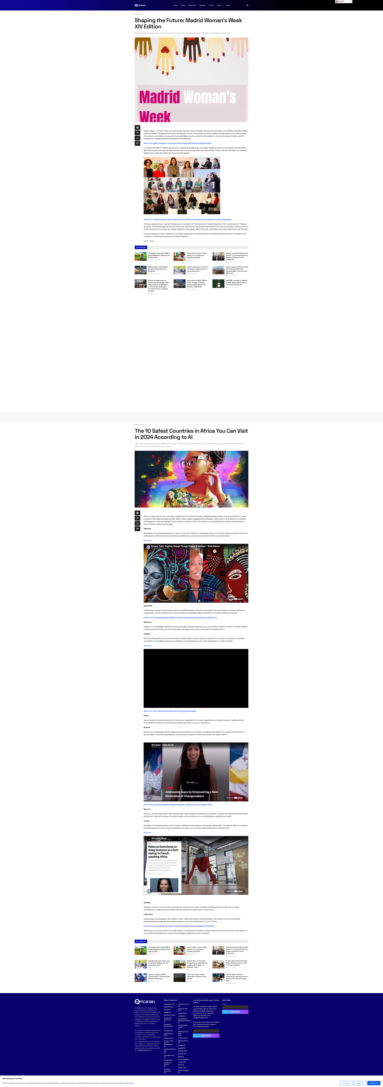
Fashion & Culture (167, 1064)
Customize (346, 1083)
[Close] (381, 1077)
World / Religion (183, 1070)
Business (202, 5)
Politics (180, 1045)
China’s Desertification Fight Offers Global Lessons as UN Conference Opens (236, 963)
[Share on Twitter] (137, 132)
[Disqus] (191, 326)
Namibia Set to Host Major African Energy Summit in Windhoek (158, 269)
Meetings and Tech (183, 1032)
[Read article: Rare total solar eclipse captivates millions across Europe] (180, 977)
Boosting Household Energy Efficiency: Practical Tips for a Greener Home (182, 805)
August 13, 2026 (192, 981)
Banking (167, 1012)
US (179, 1065)
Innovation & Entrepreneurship (184, 1020)
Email (224, 1004)
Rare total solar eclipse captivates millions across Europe (197, 976)
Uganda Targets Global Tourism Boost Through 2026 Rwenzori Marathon (159, 976)
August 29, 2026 (193, 260)
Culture (166, 1031)
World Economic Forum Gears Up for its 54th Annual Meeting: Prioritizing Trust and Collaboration (192, 219)
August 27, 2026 (231, 262)
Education (167, 1038)
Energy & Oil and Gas (170, 1050)
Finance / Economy (167, 1070)
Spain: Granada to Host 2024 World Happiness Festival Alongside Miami (182, 143)
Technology (182, 1059)
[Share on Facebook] (137, 127)
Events (228, 5)
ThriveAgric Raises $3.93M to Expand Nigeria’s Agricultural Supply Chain (159, 255)
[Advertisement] (191, 416)
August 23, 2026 (232, 287)
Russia (180, 1048)
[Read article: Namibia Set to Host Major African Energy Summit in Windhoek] (141, 270)
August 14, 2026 (153, 981)
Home (176, 5)
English (341, 1)
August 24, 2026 (231, 275)
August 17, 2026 (231, 967)
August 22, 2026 (193, 969)
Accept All (374, 1083)
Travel (180, 1062)
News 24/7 (192, 5)
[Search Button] (247, 5)
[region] (191, 1081)
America (167, 1007)
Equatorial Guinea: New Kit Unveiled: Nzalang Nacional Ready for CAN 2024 (183, 926)
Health (180, 1013)
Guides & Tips (183, 1009)
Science (181, 1051)
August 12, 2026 (231, 983)
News (183, 5)
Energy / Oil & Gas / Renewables (168, 1042)
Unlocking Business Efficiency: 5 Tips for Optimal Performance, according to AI (185, 618)
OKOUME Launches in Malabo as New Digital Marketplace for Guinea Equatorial (237, 282)
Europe (166, 1060)
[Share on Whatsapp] (137, 138)
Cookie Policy (129, 1083)
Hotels (180, 1016)
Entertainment (169, 1055)
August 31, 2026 (153, 260)
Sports (211, 5)
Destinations (168, 1034)
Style (180, 1056)
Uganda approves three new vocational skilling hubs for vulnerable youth (197, 269)
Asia (165, 1010)
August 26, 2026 (193, 273)
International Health (182, 1026)
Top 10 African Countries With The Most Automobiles (174, 711)
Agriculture (168, 1004)
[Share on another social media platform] (137, 143)
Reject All (360, 1083)
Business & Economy (168, 1019)
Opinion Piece (183, 1041)
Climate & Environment (168, 1025)
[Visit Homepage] (145, 5)
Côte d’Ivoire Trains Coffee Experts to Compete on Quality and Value (197, 255)
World (219, 5)
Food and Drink (183, 1004)
